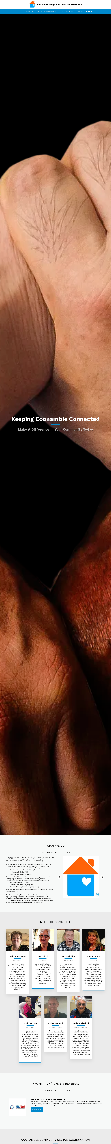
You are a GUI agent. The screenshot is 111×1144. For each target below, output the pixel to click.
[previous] (59, 877)
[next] (102, 877)
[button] (30, 11)
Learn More (36, 1109)
